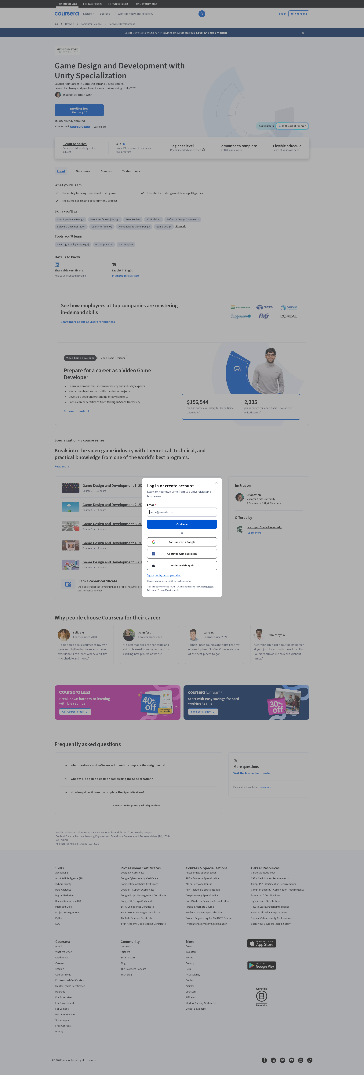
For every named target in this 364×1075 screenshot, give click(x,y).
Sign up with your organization (164, 575)
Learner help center (181, 581)
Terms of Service (165, 590)
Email (151, 505)
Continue (182, 524)
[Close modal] (216, 482)
